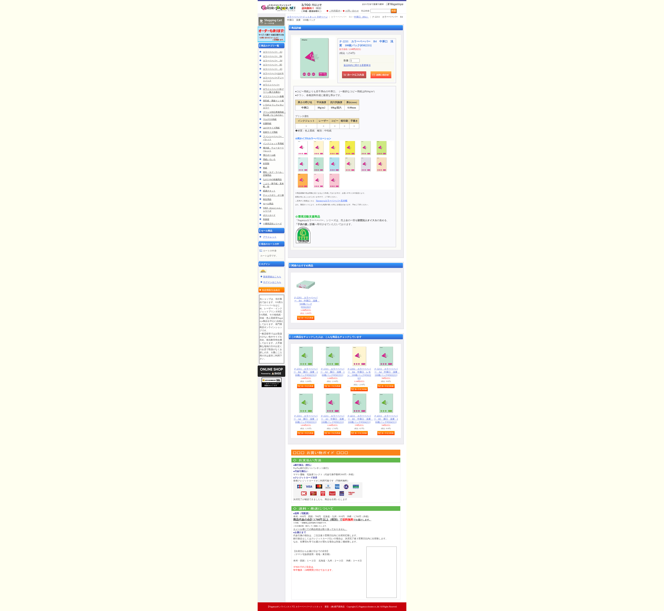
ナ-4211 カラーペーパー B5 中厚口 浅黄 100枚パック (360, 419)
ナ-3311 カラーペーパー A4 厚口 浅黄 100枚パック (306, 419)
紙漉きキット (269, 191)
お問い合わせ (352, 11)
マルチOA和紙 (269, 119)
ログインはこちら (272, 282)
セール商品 (268, 203)
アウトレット (269, 237)
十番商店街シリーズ (272, 223)
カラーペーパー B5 (272, 65)
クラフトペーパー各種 (273, 96)
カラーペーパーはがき (273, 73)
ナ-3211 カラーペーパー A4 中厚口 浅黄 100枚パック (387, 372)
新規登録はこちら (272, 276)
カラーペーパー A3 (272, 52)
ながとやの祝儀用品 (272, 179)
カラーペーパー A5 (272, 69)
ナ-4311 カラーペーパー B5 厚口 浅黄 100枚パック (386, 419)
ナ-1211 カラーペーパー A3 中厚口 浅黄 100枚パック (333, 419)
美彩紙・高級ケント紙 (273, 101)
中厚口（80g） (361, 17)
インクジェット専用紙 (273, 143)
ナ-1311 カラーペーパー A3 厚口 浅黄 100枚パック (332, 372)
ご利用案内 (334, 11)
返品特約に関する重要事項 (357, 65)
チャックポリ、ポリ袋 (273, 195)
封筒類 (266, 163)
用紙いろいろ (269, 159)
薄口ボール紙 (269, 155)
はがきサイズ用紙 (271, 128)
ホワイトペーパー (271, 85)
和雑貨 (266, 219)
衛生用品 (267, 199)
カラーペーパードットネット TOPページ (307, 17)
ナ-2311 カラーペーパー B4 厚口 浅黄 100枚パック (306, 372)
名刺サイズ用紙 (270, 132)
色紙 (265, 168)
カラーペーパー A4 (272, 60)
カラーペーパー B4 (272, 56)
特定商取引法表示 (271, 290)
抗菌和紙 (267, 123)
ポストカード (269, 215)
